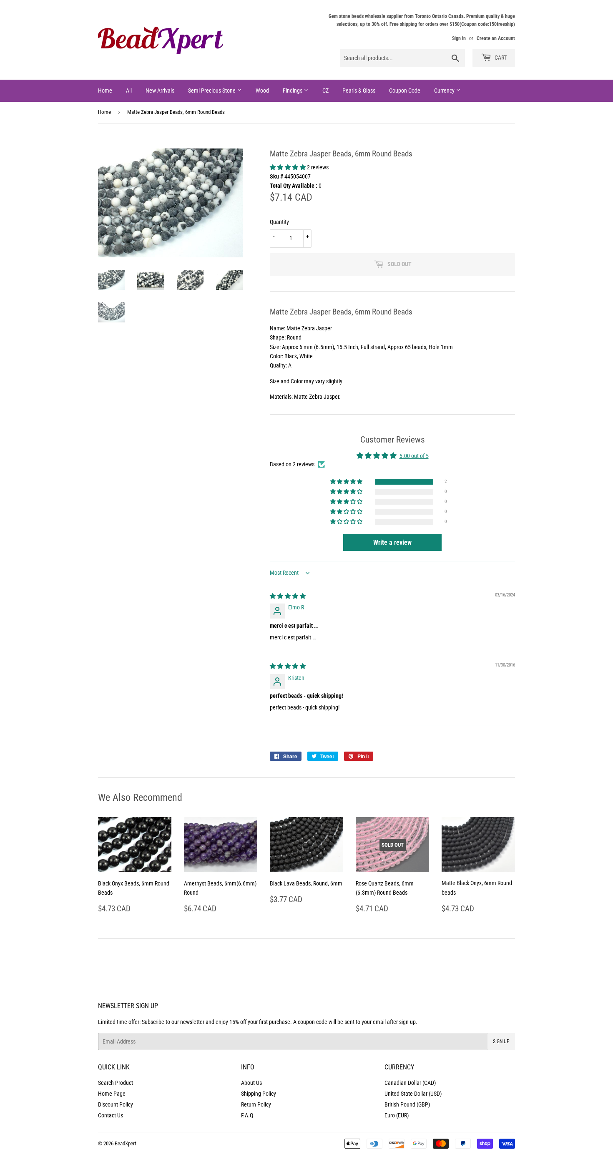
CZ (325, 90)
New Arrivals (160, 90)
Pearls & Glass (358, 90)
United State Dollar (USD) (413, 1093)
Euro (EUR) (396, 1115)
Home (105, 90)
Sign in (459, 38)
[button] (288, 167)
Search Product (115, 1082)
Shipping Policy (258, 1093)
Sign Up (501, 1041)
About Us (251, 1082)
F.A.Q (247, 1115)
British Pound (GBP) (407, 1104)
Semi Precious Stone (212, 90)
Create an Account (496, 38)
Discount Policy (115, 1104)
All (129, 90)
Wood (262, 90)
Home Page (112, 1093)
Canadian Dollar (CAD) (410, 1082)
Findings (293, 90)
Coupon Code (404, 90)
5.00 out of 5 (414, 456)
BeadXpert (125, 1143)
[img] (288, 596)
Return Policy (256, 1104)
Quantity (279, 222)
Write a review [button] (392, 542)
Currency (445, 90)
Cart (500, 57)
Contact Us (110, 1115)
